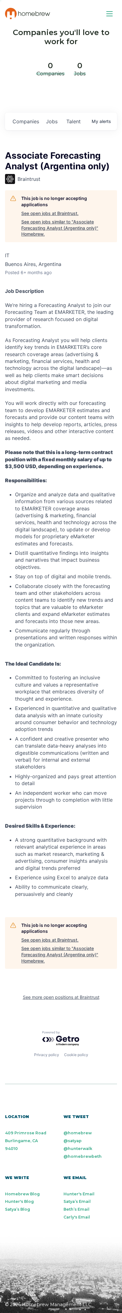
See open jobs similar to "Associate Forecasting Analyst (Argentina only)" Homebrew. (59, 228)
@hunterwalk (78, 1148)
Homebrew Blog (22, 1194)
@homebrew (78, 1133)
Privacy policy (46, 1054)
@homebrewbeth (83, 1156)
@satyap (73, 1140)
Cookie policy (76, 1054)
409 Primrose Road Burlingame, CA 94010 (25, 1141)
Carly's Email (77, 1217)
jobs (52, 121)
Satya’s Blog (17, 1209)
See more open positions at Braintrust (61, 997)
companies (26, 121)
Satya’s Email (77, 1201)
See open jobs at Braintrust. (50, 213)
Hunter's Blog (19, 1201)
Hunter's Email (79, 1194)
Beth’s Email (76, 1209)
